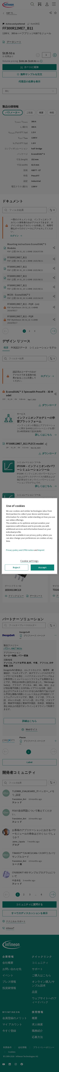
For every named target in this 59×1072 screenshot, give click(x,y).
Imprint (41, 550)
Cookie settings (29, 561)
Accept (42, 567)
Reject (16, 567)
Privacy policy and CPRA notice (20, 550)
